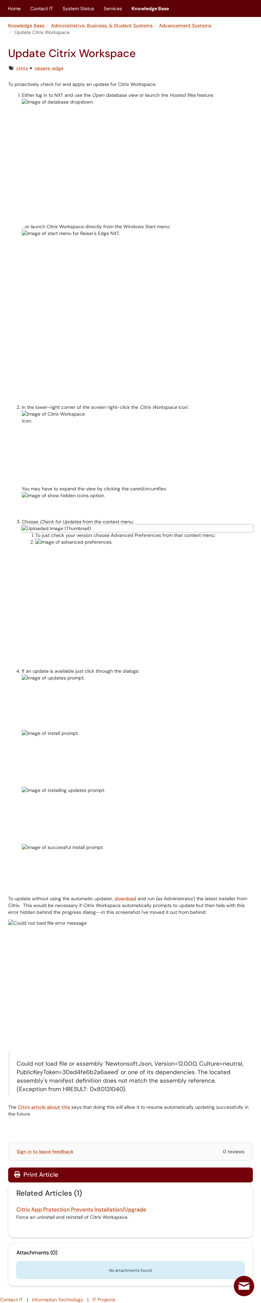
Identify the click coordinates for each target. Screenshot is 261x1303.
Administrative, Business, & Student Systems (102, 25)
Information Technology (57, 1300)
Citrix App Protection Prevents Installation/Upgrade (81, 1209)
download (125, 898)
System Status (78, 8)
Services (113, 8)
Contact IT (41, 8)
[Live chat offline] (244, 1286)
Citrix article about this (44, 1107)
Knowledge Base (150, 8)
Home (14, 8)
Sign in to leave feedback (45, 1151)
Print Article (40, 1175)
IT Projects (103, 1300)
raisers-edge (49, 68)
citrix (22, 68)
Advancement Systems (185, 25)
